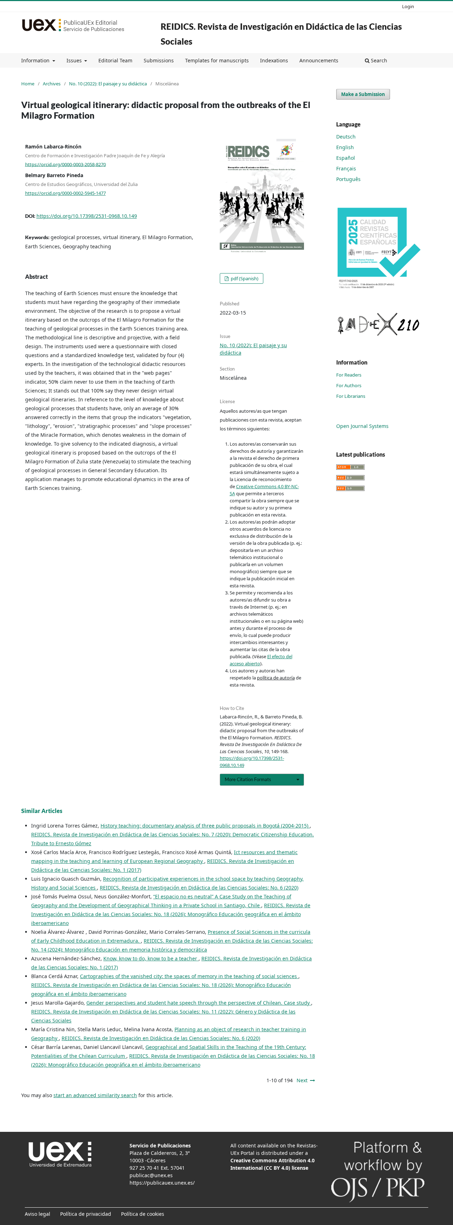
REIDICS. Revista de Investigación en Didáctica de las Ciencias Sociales (281, 33)
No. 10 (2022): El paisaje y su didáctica (108, 83)
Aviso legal (37, 1213)
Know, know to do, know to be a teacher (151, 958)
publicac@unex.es (151, 1175)
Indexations (274, 60)
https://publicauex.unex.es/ (162, 1182)
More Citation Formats (248, 779)
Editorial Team (115, 60)
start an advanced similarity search (95, 1095)
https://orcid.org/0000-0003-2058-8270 (65, 164)
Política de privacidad (85, 1213)
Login (408, 6)
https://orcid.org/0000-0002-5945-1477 (65, 193)
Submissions (159, 60)
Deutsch (346, 136)
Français (346, 168)
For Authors (348, 385)
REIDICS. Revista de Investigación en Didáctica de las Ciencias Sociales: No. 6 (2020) (199, 887)
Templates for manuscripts (217, 60)
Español (345, 157)
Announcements (318, 60)
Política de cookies (142, 1213)
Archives (52, 83)
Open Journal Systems (362, 426)
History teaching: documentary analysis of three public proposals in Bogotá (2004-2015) (205, 825)
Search (378, 60)
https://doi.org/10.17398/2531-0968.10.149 (86, 216)
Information (36, 60)
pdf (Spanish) (244, 278)
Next (302, 1080)
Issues (75, 60)
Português (348, 179)
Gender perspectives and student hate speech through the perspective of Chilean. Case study (198, 1002)
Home (27, 83)
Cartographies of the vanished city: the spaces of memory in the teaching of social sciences (189, 976)
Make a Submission (363, 94)
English (345, 147)
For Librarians (350, 396)
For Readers (348, 375)
